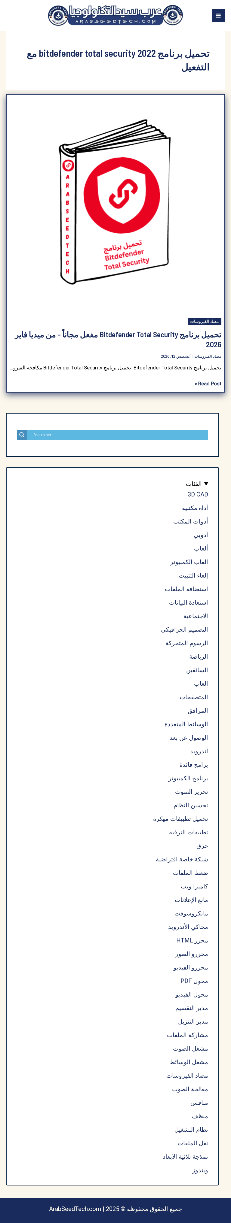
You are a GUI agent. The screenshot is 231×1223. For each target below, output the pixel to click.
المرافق (198, 710)
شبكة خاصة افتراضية (182, 859)
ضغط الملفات (190, 872)
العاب (201, 683)
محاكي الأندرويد (188, 926)
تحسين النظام (191, 805)
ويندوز (200, 1170)
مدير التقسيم (191, 1008)
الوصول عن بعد (189, 737)
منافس (199, 1102)
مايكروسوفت (191, 913)
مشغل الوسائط (188, 1062)
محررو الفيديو (191, 967)
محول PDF (194, 981)
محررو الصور (191, 953)
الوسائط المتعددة (186, 724)
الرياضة (198, 656)
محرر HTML (192, 940)
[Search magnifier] (22, 435)
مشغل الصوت (190, 1048)
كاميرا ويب (194, 886)
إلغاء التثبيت (193, 575)
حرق (202, 845)
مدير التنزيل (193, 1021)
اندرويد (199, 751)
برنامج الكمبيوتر (188, 778)
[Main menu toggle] (218, 15)
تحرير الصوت (191, 791)
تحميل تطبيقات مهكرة (180, 818)
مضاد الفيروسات (204, 321)
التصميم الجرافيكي (184, 629)
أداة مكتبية (195, 507)
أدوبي (201, 535)
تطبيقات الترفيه (188, 832)
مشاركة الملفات (187, 1035)
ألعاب (201, 548)
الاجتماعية (195, 616)
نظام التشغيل (191, 1129)
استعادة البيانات (188, 602)
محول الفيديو (191, 994)
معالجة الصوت (190, 1089)
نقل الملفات (192, 1143)
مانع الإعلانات (191, 899)
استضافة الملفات (186, 589)
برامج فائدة (194, 764)
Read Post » (208, 384)
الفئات (194, 483)
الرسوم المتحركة (186, 643)
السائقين (197, 670)
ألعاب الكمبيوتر (189, 562)
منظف (200, 1116)
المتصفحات (194, 697)
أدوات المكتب (190, 521)
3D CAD (198, 494)
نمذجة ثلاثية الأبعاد (185, 1156)
